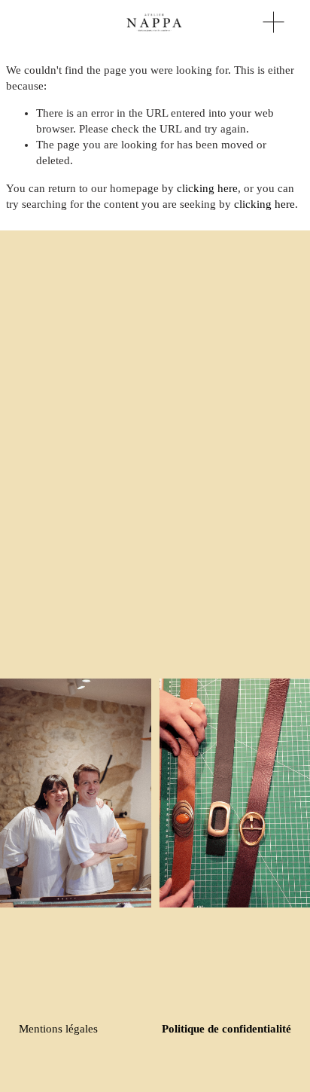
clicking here (207, 188)
